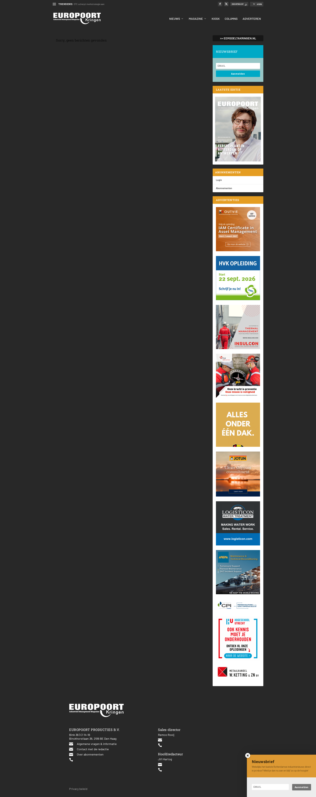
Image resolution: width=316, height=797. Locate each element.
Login (219, 180)
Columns (231, 18)
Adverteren (252, 18)
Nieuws (174, 18)
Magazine (196, 18)
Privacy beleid (78, 789)
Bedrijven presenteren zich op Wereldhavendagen (98, 4)
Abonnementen (224, 188)
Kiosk (216, 18)
